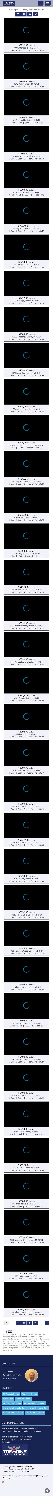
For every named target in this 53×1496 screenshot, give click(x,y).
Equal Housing (20, 1476)
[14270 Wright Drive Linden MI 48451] (26, 288)
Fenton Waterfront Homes (34, 1403)
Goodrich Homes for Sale (13, 1413)
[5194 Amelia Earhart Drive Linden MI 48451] (26, 649)
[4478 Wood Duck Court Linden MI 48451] (26, 360)
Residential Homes (29, 1394)
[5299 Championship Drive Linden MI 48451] (26, 974)
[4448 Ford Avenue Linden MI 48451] (26, 721)
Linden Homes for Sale (35, 1413)
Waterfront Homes (23, 1398)
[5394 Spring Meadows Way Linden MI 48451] (26, 1046)
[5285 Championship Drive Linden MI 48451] (26, 577)
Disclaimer (32, 1476)
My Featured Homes (11, 1394)
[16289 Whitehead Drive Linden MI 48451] (26, 143)
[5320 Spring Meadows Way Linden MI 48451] (26, 1010)
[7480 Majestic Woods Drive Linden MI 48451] (26, 938)
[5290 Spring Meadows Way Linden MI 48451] (26, 468)
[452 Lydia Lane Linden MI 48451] (26, 1263)
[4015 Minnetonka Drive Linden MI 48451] (26, 1191)
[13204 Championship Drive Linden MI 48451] (26, 432)
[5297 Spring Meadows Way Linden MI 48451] (26, 396)
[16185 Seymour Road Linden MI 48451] (26, 757)
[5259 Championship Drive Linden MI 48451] (26, 830)
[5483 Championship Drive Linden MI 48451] (26, 1082)
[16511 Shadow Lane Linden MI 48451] (26, 252)
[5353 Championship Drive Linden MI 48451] (26, 793)
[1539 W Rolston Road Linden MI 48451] (26, 866)
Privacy (40, 1476)
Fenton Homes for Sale (12, 1403)
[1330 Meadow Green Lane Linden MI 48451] (26, 1227)
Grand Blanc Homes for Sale (14, 1408)
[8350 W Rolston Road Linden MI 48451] (26, 179)
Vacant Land (8, 1398)
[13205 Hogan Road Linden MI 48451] (26, 540)
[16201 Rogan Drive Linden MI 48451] (26, 685)
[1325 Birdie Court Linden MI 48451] (26, 1155)
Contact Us (6, 1442)
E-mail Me (11, 1378)
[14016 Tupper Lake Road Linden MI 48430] (26, 902)
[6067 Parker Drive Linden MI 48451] (26, 1119)
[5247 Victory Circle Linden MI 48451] (26, 504)
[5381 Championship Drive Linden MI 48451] (26, 1299)
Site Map (12, 1478)
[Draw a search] (35, 14)
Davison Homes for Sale (38, 1408)
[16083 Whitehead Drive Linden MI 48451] (26, 35)
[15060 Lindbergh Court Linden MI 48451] (26, 324)
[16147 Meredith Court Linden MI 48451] (26, 107)
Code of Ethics (7, 1476)
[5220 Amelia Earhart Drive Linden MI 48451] (26, 613)
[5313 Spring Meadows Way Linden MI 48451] (26, 215)
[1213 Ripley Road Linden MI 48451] (26, 71)
